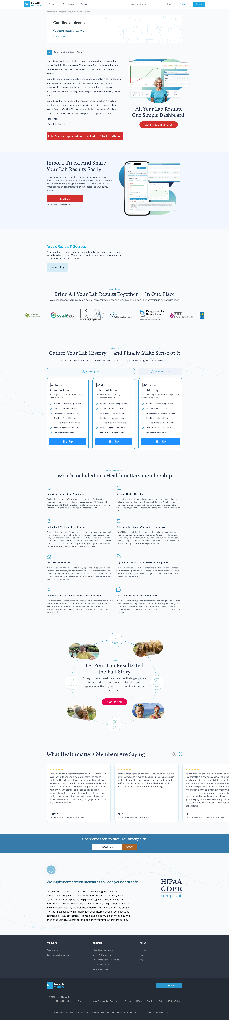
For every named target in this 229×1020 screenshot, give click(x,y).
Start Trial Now (110, 136)
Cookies (150, 1001)
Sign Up (199, 4)
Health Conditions (100, 970)
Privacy (128, 1001)
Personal (52, 4)
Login (169, 4)
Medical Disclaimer (64, 1001)
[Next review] (180, 754)
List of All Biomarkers (102, 955)
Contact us (169, 985)
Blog (141, 960)
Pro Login (184, 4)
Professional (68, 4)
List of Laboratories (101, 965)
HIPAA (139, 1001)
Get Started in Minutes (158, 124)
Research (85, 4)
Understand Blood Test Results (106, 960)
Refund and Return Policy (169, 1001)
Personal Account (54, 950)
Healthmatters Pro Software (58, 955)
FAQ (141, 955)
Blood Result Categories (103, 950)
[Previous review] (174, 754)
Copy (129, 846)
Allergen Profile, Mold (65, 36)
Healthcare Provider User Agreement (104, 1001)
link (63, 124)
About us (143, 950)
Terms (80, 1001)
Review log (57, 267)
